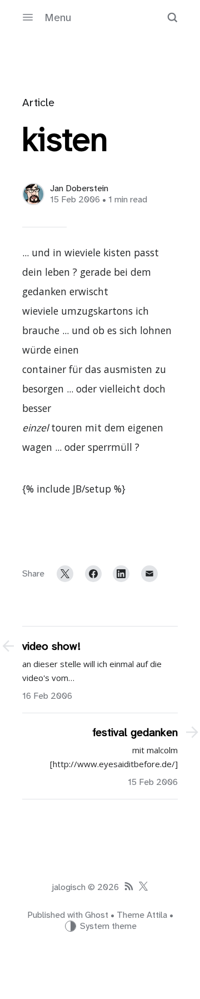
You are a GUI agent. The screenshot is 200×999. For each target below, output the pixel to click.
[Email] (149, 573)
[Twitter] (65, 573)
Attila (157, 915)
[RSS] (128, 887)
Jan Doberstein (79, 188)
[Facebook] (93, 573)
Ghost (96, 915)
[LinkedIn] (121, 573)
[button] (172, 17)
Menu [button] (57, 17)
